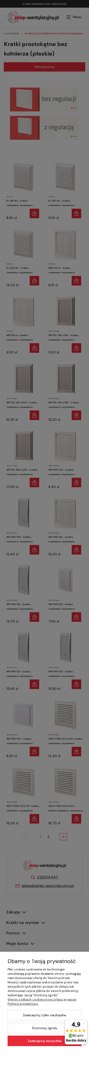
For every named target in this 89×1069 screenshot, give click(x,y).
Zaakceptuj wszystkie (44, 1041)
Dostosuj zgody (44, 1028)
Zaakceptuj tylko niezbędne (44, 1015)
